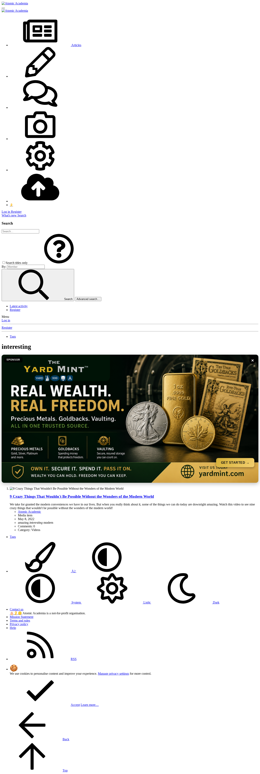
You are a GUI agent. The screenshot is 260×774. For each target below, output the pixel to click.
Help (13, 627)
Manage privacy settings (113, 673)
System (76, 602)
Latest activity (19, 306)
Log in (6, 320)
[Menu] (3, 8)
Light (147, 602)
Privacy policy (19, 624)
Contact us (16, 609)
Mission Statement (21, 617)
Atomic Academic (29, 511)
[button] (58, 262)
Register (15, 310)
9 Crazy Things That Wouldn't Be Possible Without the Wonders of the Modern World (82, 496)
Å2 (73, 571)
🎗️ (16, 613)
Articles (76, 45)
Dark (215, 602)
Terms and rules (20, 620)
